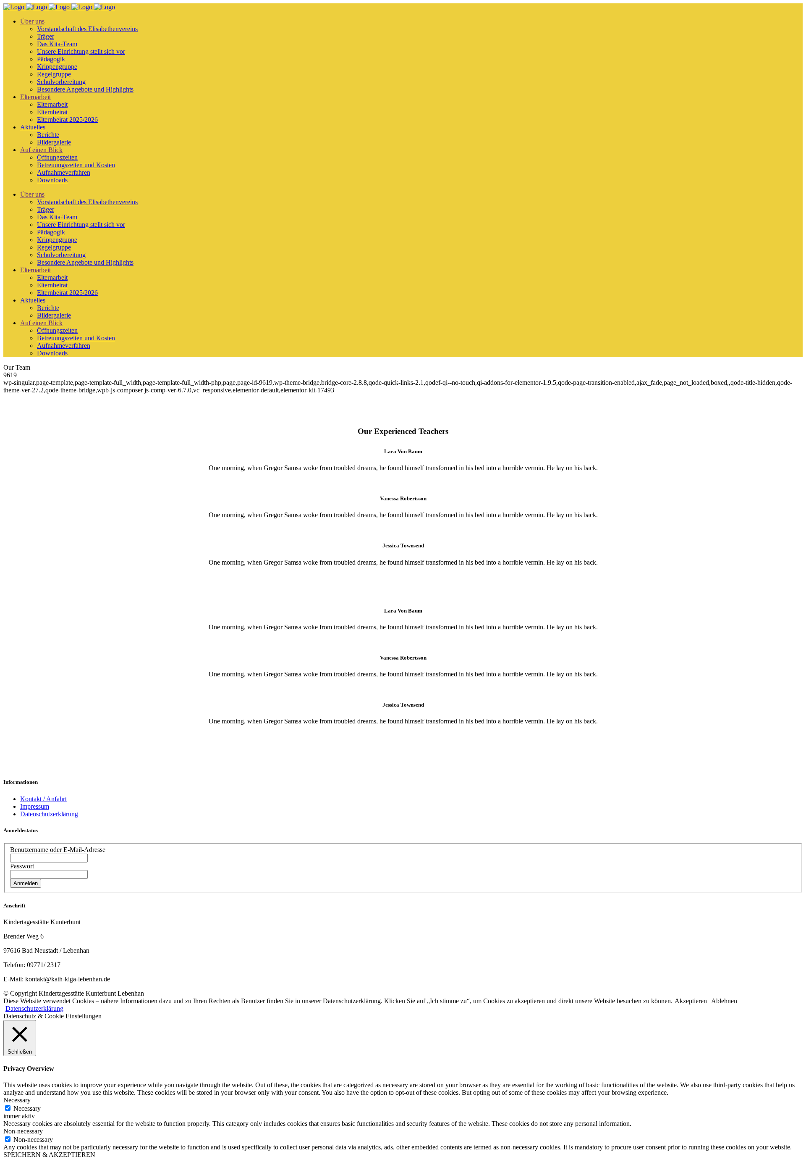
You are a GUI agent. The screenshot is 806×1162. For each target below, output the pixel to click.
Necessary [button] (17, 1100)
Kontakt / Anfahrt (43, 798)
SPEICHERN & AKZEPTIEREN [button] (49, 1154)
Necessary (27, 1108)
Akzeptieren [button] (691, 1000)
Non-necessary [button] (23, 1131)
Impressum (34, 806)
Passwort (22, 866)
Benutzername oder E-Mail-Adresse (57, 849)
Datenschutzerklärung (49, 814)
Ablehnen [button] (724, 1000)
